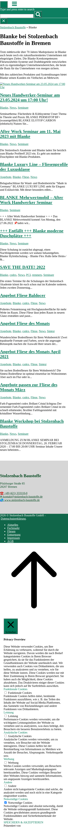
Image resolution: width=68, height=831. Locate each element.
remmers (37, 274)
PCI (28, 274)
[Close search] (3, 21)
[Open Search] (4, 4)
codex (13, 274)
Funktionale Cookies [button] (15, 689)
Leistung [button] (9, 712)
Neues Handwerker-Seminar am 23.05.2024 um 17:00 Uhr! (30, 97)
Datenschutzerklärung (13, 518)
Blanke (4, 107)
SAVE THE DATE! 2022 (22, 267)
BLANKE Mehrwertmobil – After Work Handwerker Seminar (31, 200)
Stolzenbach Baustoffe (13, 27)
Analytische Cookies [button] (15, 732)
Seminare (23, 107)
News (13, 107)
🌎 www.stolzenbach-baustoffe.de (20, 500)
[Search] (38, 14)
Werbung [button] (9, 759)
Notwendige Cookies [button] (16, 799)
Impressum (13, 537)
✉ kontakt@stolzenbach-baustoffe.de (21, 496)
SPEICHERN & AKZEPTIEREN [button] (23, 822)
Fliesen (11, 531)
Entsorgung (13, 534)
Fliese (25, 177)
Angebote (5, 177)
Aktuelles (12, 524)
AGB (10, 541)
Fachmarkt (13, 528)
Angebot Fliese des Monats (25, 323)
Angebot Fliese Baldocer (23, 295)
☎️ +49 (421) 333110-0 (13, 493)
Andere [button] (8, 782)
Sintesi (51, 331)
